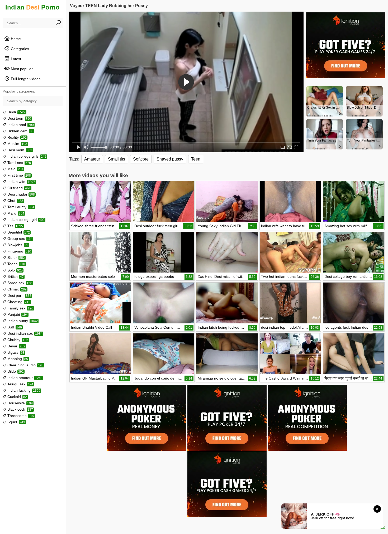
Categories (19, 49)
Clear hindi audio (25, 365)
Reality (16, 137)
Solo (14, 270)
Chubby (17, 340)
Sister (15, 257)
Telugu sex (19, 384)
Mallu (15, 213)
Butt (14, 327)
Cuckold (16, 397)
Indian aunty (22, 321)
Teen (195, 159)
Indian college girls (26, 156)
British (15, 276)
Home (15, 39)
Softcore (141, 159)
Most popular (21, 69)
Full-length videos (25, 79)
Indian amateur (24, 378)
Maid (14, 169)
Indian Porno (32, 7)
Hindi (16, 112)
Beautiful (18, 232)
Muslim (16, 144)
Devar (15, 346)
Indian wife (20, 181)
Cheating (18, 302)
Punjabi (17, 314)
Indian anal (20, 125)
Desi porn (18, 295)
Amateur (92, 159)
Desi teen (18, 118)
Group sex (19, 238)
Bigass (15, 352)
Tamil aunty (20, 207)
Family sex (19, 308)
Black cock (19, 409)
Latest (15, 59)
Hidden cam (20, 131)
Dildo (15, 371)
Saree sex (19, 283)
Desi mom (19, 150)
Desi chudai (20, 194)
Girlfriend (18, 188)
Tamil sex (18, 163)
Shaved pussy (170, 159)
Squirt (15, 422)
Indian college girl (25, 219)
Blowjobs (17, 245)
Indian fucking (23, 390)
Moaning (17, 359)
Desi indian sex (24, 333)
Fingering (18, 251)
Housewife (19, 403)
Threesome (20, 416)
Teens (15, 264)
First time (18, 175)
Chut (14, 200)
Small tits (116, 159)
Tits (14, 226)
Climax (16, 289)
